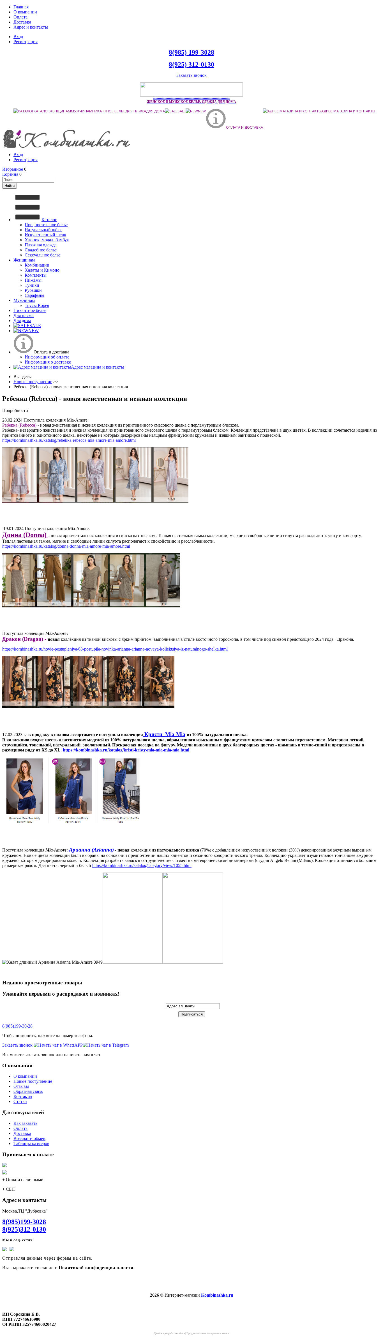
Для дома (155, 111)
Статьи (20, 1101)
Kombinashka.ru (217, 1295)
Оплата (20, 17)
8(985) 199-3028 (191, 52)
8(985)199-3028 (24, 1221)
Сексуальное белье (43, 255)
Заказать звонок (191, 75)
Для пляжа (135, 111)
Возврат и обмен (29, 1138)
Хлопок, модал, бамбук (47, 239)
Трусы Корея (37, 305)
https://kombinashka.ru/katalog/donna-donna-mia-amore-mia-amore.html (66, 546)
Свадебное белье (41, 249)
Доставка (22, 22)
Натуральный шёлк (43, 229)
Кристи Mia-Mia (164, 734)
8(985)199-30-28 (17, 1026)
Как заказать (25, 1123)
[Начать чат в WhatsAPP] (58, 1045)
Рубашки (33, 290)
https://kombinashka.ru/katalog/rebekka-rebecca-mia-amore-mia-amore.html (69, 440)
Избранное (12, 169)
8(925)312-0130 (24, 1229)
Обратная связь (28, 1091)
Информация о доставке (48, 362)
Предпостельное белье (46, 224)
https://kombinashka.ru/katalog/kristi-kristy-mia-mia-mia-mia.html (126, 750)
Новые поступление (32, 1081)
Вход (18, 36)
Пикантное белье (108, 111)
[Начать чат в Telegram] (106, 1045)
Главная (21, 6)
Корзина (10, 174)
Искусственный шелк (45, 234)
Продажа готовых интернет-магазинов (207, 1333)
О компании (25, 12)
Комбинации (37, 265)
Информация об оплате (47, 357)
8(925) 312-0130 (191, 64)
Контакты (22, 1096)
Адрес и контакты (30, 27)
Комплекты (36, 275)
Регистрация (25, 41)
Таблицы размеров (31, 1143)
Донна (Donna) (25, 534)
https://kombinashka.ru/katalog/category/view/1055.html (142, 865)
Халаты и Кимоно (42, 270)
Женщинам (60, 111)
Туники (32, 285)
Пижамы (33, 280)
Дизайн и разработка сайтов (169, 1333)
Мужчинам (81, 111)
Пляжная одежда (41, 244)
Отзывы (21, 1086)
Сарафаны (34, 295)
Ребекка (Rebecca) (19, 425)
